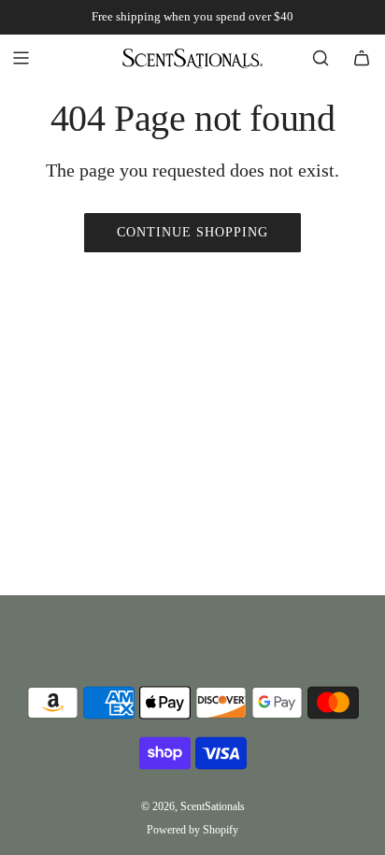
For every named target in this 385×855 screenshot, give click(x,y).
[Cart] (361, 57)
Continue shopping (192, 232)
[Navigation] (20, 57)
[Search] (320, 57)
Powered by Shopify (192, 829)
